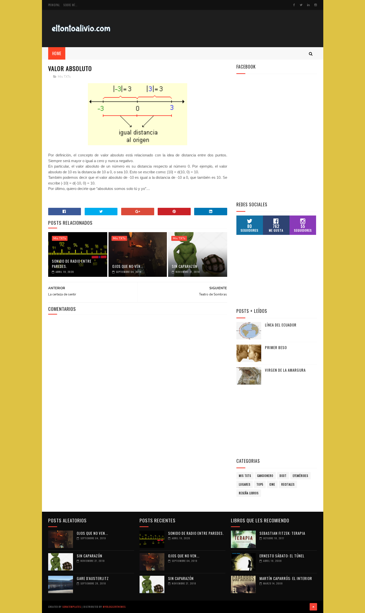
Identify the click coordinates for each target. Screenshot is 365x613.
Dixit (283, 476)
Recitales (287, 484)
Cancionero (265, 476)
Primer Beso (276, 347)
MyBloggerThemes (114, 607)
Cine (272, 484)
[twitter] (301, 5)
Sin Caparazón (184, 266)
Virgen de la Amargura (285, 370)
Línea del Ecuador (280, 324)
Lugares (244, 484)
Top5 (259, 484)
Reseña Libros (248, 493)
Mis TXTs (64, 76)
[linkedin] (308, 5)
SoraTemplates (71, 607)
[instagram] (316, 5)
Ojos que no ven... (128, 266)
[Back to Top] (313, 607)
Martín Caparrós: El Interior (285, 578)
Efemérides (300, 476)
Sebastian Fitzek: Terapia (282, 533)
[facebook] (294, 5)
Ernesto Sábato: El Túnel (281, 555)
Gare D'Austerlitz (93, 578)
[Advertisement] (226, 28)
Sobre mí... (70, 5)
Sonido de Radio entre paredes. (71, 263)
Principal (54, 5)
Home (56, 53)
